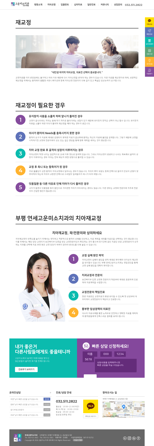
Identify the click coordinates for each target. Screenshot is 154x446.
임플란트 (65, 4)
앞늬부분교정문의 (17, 410)
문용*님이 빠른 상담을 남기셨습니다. (24, 404)
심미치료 (78, 4)
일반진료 (91, 4)
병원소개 (38, 4)
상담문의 (118, 4)
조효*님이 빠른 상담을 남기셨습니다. (24, 415)
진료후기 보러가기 (26, 369)
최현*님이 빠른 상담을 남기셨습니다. (24, 399)
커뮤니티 (105, 4)
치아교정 (51, 4)
